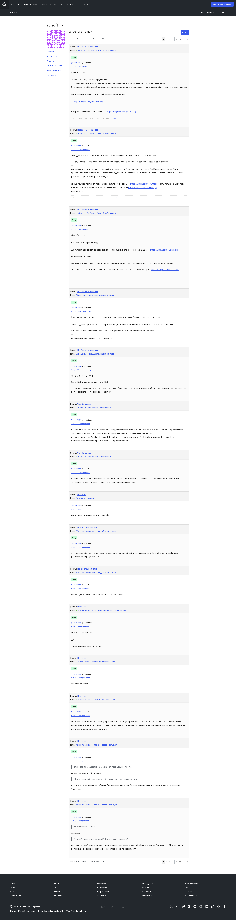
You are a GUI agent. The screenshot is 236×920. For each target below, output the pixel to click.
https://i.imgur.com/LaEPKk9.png (88, 102)
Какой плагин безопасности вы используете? (97, 745)
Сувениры (146, 895)
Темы (56, 888)
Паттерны (58, 895)
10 (176, 39)
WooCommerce (84, 404)
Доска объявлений (85, 498)
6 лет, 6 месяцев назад (80, 626)
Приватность (15, 895)
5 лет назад (76, 509)
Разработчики (103, 892)
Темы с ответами (54, 66)
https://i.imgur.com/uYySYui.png (144, 184)
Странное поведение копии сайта (94, 407)
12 (184, 39)
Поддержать (147, 892)
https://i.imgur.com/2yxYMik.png (142, 187)
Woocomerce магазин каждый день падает (96, 531)
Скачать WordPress (222, 4)
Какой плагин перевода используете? (96, 662)
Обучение (101, 884)
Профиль (50, 52)
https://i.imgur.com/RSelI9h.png (164, 250)
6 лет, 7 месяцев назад (80, 678)
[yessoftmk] (56, 39)
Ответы (50, 61)
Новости (13, 888)
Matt (188, 888)
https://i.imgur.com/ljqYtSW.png (165, 269)
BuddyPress (191, 895)
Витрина (57, 884)
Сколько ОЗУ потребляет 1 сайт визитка (97, 50)
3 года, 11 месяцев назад (81, 311)
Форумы (13, 12)
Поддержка (102, 888)
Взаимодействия (54, 70)
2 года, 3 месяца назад (80, 66)
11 (180, 39)
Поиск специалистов (87, 527)
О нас (12, 884)
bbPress (189, 892)
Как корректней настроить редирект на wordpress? (102, 610)
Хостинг (13, 892)
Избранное (51, 75)
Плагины (81, 494)
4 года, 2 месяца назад (80, 424)
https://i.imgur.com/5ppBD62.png (121, 111)
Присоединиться (148, 884)
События (145, 888)
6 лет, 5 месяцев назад (80, 547)
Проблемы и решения (87, 46)
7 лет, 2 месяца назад (80, 761)
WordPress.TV (104, 895)
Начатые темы (53, 56)
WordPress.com (192, 884)
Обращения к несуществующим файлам (95, 295)
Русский (36, 907)
